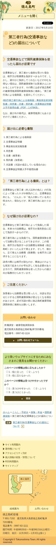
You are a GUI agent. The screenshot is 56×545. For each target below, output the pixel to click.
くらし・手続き (20, 412)
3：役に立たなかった (20, 375)
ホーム (6, 412)
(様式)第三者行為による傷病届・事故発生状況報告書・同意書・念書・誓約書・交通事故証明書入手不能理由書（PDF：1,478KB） (28, 104)
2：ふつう (34, 372)
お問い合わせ (42, 508)
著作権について (12, 449)
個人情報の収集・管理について (20, 457)
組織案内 (14, 508)
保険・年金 (36, 412)
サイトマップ (11, 466)
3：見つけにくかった (20, 392)
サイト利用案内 (12, 444)
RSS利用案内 (11, 461)
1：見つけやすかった (20, 388)
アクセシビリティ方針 (16, 453)
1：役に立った (16, 372)
